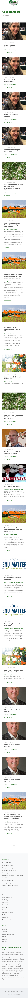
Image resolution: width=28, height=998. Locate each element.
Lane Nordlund (6, 905)
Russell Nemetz (6, 917)
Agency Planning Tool (8, 934)
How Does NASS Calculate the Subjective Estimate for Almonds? (13, 417)
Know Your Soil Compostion (9, 46)
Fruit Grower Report (7, 880)
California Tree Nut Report (9, 870)
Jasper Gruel (5, 902)
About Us (4, 939)
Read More (7, 52)
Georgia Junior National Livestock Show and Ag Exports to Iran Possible (13, 276)
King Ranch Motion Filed (12, 487)
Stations (4, 929)
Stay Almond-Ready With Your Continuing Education (14, 671)
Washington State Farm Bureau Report (12, 875)
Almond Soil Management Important (13, 150)
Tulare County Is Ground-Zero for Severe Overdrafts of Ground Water (13, 187)
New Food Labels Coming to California (13, 378)
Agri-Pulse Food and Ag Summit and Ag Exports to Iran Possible (13, 225)
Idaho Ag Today (6, 883)
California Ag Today (7, 865)
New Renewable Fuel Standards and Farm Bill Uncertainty (13, 529)
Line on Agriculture (7, 873)
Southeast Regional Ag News (10, 885)
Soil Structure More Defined (11, 116)
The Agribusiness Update (9, 868)
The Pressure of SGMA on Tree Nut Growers (13, 453)
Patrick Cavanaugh (7, 912)
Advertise (4, 931)
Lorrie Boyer (5, 910)
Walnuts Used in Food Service (12, 711)
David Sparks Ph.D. (7, 897)
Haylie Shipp (5, 900)
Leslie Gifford (5, 907)
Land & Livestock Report (8, 878)
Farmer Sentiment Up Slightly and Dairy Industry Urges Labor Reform (13, 816)
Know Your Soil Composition (9, 81)
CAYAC (4, 936)
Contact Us (5, 942)
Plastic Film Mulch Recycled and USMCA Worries (12, 329)
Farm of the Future (7, 863)
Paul (3, 915)
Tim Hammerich (6, 920)
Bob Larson (5, 895)
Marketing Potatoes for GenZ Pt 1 (12, 578)
